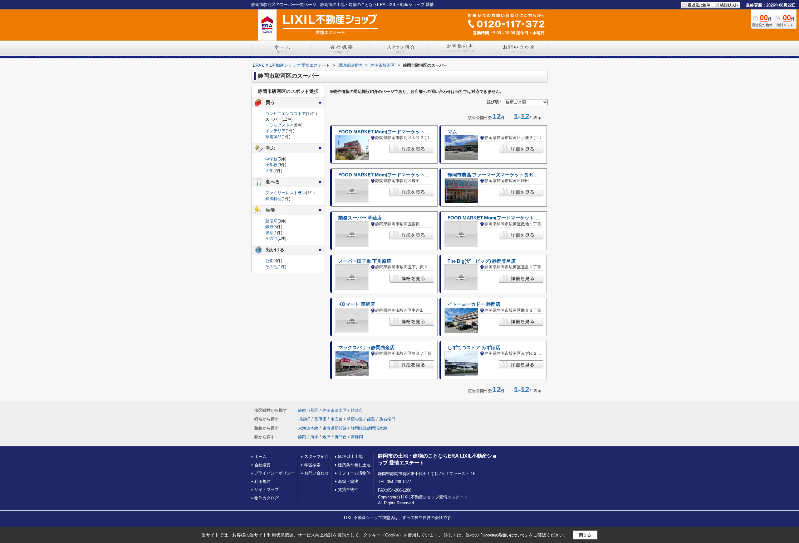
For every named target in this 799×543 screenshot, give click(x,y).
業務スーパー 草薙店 (360, 217)
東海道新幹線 (334, 428)
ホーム (260, 456)
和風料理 (273, 198)
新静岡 (357, 437)
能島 (371, 419)
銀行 (269, 226)
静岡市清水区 (334, 410)
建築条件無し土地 (354, 465)
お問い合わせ (316, 473)
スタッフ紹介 (316, 456)
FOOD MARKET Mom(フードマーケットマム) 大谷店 (394, 131)
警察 (269, 232)
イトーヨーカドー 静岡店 (474, 304)
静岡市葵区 (308, 410)
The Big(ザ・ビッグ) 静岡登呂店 (482, 261)
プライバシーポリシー (274, 473)
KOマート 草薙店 (356, 304)
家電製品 (273, 136)
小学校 (271, 164)
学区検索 (312, 465)
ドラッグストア (279, 125)
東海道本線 (308, 428)
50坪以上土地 (350, 456)
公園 (269, 260)
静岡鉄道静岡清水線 (369, 428)
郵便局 (271, 221)
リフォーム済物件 (354, 473)
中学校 (271, 159)
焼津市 (357, 410)
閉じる (585, 535)
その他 (271, 238)
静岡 (302, 437)
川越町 (304, 419)
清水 (314, 437)
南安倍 (337, 419)
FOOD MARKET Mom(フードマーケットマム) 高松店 (504, 217)
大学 (269, 170)
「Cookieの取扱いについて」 (504, 535)
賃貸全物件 (348, 489)
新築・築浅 (348, 481)
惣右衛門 (387, 419)
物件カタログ (266, 498)
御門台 (341, 437)
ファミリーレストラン (285, 192)
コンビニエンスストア (285, 113)
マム (452, 131)
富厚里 (320, 419)
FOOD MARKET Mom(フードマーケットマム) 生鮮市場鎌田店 (404, 174)
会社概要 (262, 465)
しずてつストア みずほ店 (474, 347)
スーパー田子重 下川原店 (364, 261)
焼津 (326, 437)
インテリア (275, 130)
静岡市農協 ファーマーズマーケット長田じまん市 (500, 174)
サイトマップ (266, 489)
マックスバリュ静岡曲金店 (366, 347)
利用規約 (262, 481)
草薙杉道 (355, 419)
